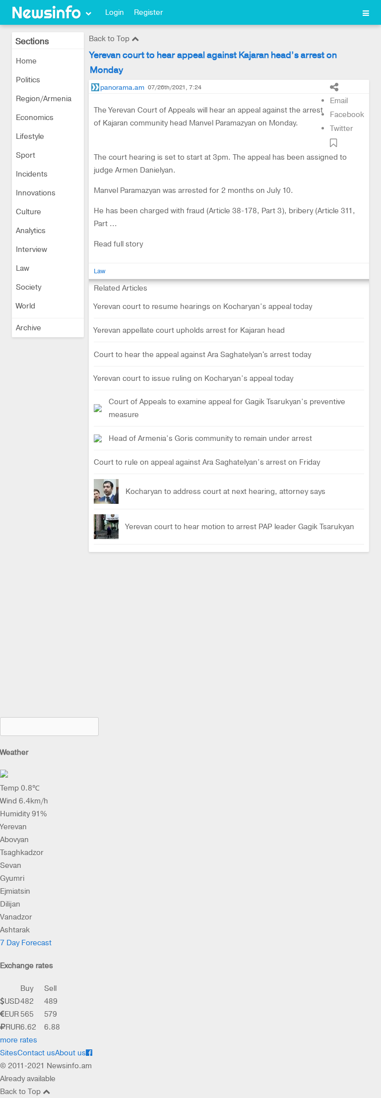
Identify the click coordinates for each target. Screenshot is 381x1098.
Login (114, 12)
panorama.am (122, 87)
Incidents (32, 174)
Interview (31, 249)
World (25, 306)
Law (22, 268)
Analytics (31, 231)
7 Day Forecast (26, 943)
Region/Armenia (43, 99)
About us (70, 1053)
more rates (18, 1040)
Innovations (36, 193)
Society (28, 287)
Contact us (36, 1053)
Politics (28, 80)
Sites (8, 1053)
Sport (25, 155)
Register (148, 12)
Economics (35, 117)
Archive (28, 328)
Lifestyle (30, 136)
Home (26, 61)
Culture (28, 212)
